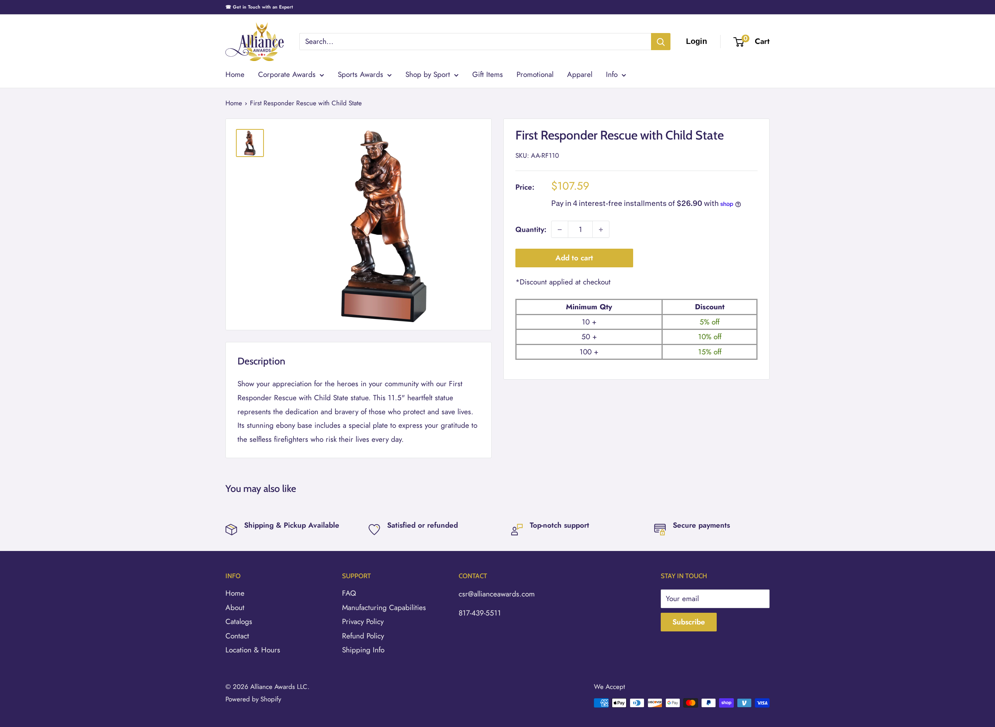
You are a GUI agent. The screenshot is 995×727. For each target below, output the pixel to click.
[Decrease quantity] (560, 229)
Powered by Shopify (253, 699)
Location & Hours (252, 650)
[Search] (660, 41)
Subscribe (688, 622)
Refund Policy (363, 636)
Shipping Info (363, 650)
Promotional (535, 74)
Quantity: (530, 229)
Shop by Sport (427, 74)
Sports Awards (360, 74)
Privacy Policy (363, 621)
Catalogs (238, 621)
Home (234, 74)
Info (612, 74)
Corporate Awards (287, 74)
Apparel (579, 74)
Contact (237, 636)
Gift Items (487, 74)
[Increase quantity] (601, 229)
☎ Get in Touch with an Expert (259, 6)
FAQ (349, 593)
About (234, 607)
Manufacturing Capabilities (384, 607)
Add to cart (574, 258)
